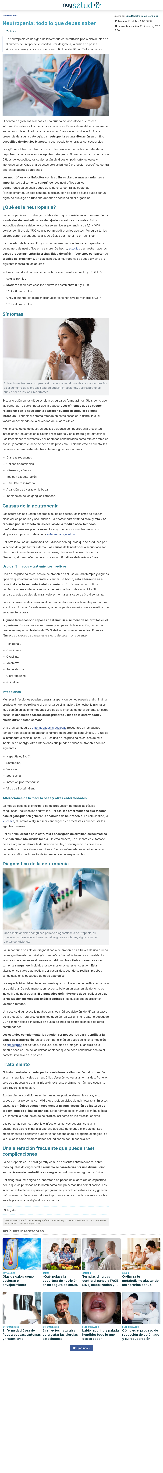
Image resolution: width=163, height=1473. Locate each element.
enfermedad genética (61, 534)
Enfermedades (10, 15)
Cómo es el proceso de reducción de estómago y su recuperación (140, 1334)
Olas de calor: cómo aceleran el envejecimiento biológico (18, 1281)
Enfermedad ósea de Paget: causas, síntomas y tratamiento (22, 1334)
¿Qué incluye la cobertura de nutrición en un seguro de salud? (60, 1281)
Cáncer (86, 1273)
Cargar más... (81, 1348)
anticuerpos (14, 1044)
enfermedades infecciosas (49, 727)
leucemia (8, 821)
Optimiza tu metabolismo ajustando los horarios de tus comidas (140, 1281)
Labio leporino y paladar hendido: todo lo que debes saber (101, 1334)
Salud (46, 1273)
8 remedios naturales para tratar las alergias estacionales (60, 1334)
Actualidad (9, 1273)
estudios (74, 248)
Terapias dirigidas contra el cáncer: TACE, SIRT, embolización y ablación (100, 1281)
